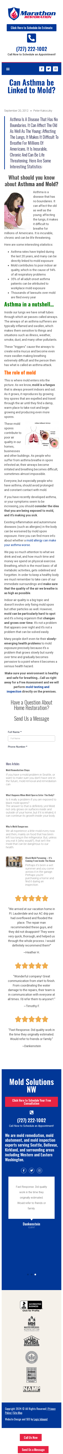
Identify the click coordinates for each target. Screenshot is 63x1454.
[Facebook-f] (41, 68)
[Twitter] (48, 68)
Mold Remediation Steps (18, 770)
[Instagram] (55, 68)
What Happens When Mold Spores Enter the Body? (30, 795)
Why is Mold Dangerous (17, 826)
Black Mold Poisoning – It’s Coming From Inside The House (40, 859)
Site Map (17, 1413)
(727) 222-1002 (31, 49)
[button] (8, 69)
